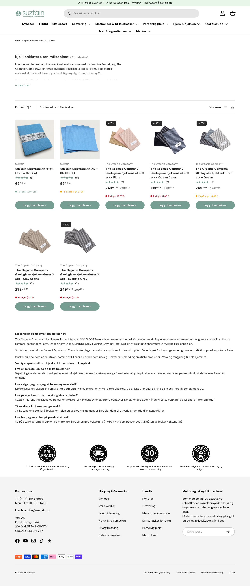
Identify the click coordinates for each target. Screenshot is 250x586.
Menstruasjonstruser (156, 513)
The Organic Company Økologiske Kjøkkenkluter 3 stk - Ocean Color (169, 173)
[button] (233, 13)
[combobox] (131, 13)
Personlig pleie (153, 24)
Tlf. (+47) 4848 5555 (29, 499)
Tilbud (43, 24)
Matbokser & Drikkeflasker (114, 24)
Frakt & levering (109, 513)
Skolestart (60, 24)
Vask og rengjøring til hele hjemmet (184, 357)
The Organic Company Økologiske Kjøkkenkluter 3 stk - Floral (124, 173)
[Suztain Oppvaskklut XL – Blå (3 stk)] (79, 139)
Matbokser (149, 535)
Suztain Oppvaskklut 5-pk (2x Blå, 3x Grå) (34, 171)
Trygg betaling (108, 528)
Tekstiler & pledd (120, 357)
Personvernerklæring (212, 572)
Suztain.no (29, 572)
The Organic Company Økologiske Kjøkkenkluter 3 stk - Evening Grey (79, 274)
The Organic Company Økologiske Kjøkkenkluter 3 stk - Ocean (215, 173)
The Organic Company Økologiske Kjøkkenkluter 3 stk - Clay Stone (34, 274)
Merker (141, 31)
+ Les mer (22, 85)
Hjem (17, 40)
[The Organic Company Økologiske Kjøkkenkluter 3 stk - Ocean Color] (170, 139)
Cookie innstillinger (185, 572)
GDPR (232, 572)
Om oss (104, 499)
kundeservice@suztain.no (32, 510)
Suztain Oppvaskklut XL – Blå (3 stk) (79, 171)
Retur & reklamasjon (112, 520)
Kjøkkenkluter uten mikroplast (39, 40)
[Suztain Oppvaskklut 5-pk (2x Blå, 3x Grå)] (34, 139)
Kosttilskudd (214, 24)
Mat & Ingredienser (113, 31)
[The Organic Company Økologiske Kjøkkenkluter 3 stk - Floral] (125, 139)
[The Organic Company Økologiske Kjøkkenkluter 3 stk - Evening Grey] (79, 240)
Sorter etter (49, 107)
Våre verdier (107, 506)
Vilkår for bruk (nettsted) (157, 572)
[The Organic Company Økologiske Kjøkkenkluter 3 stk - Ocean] (215, 139)
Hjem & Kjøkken (184, 24)
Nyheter (28, 24)
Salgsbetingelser (110, 535)
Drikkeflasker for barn (156, 520)
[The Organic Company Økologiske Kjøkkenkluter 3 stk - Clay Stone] (34, 240)
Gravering (79, 24)
